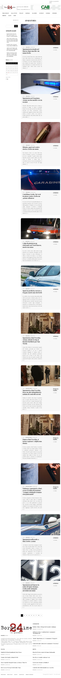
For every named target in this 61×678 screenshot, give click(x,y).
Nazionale (27, 13)
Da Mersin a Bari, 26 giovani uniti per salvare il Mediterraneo (12, 45)
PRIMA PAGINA (3, 674)
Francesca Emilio (29, 388)
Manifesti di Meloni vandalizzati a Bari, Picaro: (11, 652)
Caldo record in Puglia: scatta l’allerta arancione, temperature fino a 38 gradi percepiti (12, 49)
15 (15, 68)
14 (13, 68)
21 (13, 70)
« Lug (7, 79)
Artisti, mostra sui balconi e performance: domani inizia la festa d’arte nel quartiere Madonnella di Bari (12, 40)
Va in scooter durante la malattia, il (41, 662)
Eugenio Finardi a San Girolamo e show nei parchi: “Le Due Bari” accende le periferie (12, 35)
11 (8, 68)
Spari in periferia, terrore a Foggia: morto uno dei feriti (32, 292)
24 (6, 72)
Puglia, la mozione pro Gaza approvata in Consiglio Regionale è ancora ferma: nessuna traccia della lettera (12, 54)
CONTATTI (15, 674)
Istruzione (54, 13)
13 (11, 68)
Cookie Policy (21, 674)
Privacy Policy (10, 674)
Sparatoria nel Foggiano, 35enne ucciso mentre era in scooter (32, 100)
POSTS (56, 99)
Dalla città (13, 13)
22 (15, 70)
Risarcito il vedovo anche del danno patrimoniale (44, 652)
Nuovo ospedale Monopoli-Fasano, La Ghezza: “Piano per (14, 662)
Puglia (20, 13)
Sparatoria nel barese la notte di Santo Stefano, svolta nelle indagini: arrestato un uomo (31, 588)
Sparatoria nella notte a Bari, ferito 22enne (31, 540)
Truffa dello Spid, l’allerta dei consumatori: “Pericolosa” (46, 643)
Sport (15, 15)
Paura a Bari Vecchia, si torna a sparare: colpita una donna (32, 441)
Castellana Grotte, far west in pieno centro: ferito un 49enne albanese (32, 196)
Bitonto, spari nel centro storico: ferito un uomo (31, 148)
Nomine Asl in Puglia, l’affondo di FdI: (9, 657)
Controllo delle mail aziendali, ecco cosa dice (43, 667)
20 (11, 70)
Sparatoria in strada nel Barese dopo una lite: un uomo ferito (31, 51)
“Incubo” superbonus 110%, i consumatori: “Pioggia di (45, 638)
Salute (9, 15)
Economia (48, 13)
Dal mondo (34, 13)
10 (6, 68)
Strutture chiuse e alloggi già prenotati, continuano (44, 627)
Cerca (16, 26)
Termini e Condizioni (29, 674)
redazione (28, 47)
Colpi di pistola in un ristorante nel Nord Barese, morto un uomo (32, 245)
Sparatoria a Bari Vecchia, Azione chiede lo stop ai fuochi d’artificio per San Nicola (32, 341)
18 (38, 615)
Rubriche (4, 15)
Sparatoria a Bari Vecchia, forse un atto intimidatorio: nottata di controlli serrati (32, 392)
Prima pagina (5, 13)
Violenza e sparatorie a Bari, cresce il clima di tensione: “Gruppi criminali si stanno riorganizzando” (32, 491)
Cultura (41, 13)
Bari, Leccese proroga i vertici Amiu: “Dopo (11, 667)
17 (6, 70)
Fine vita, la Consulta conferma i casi (41, 657)
